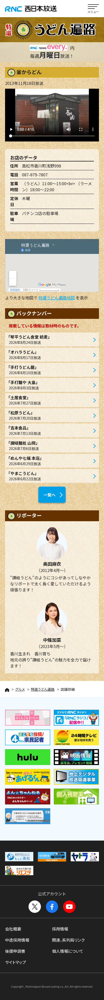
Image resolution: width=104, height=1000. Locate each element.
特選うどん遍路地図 (56, 298)
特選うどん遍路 (43, 689)
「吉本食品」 (23, 430)
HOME (7, 690)
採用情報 (60, 929)
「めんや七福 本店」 (25, 460)
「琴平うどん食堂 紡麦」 (29, 339)
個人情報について (67, 951)
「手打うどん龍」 (23, 369)
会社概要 (13, 929)
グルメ (20, 689)
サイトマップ (15, 962)
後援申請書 (15, 951)
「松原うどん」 (23, 415)
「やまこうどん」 (23, 475)
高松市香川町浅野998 (41, 166)
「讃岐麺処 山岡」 (23, 445)
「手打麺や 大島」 (23, 384)
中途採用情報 (17, 940)
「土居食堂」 (23, 400)
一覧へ (49, 495)
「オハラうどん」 (23, 354)
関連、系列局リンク (68, 940)
